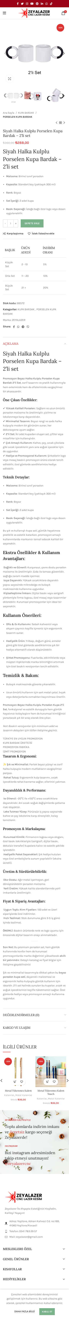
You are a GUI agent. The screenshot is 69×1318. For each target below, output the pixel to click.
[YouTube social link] (32, 3)
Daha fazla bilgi (24, 1311)
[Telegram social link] (23, 326)
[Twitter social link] (22, 3)
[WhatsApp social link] (46, 3)
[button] (15, 1081)
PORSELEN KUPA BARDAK (17, 116)
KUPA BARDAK (26, 112)
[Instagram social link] (27, 3)
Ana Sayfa (9, 112)
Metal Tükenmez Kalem (18, 1090)
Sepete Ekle (32, 223)
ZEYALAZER (18, 320)
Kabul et (47, 1311)
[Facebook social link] (18, 3)
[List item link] (34, 1231)
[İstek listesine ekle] (21, 1081)
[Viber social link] (27, 326)
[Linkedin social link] (42, 3)
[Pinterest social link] (37, 3)
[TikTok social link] (51, 3)
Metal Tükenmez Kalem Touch (51, 1092)
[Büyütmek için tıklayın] (9, 79)
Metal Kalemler (23, 1095)
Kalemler (9, 1095)
